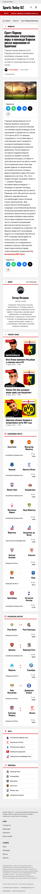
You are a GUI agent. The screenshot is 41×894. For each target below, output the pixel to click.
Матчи (5, 854)
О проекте (7, 825)
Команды (6, 850)
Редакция (6, 829)
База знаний (7, 836)
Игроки (5, 858)
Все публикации (31, 282)
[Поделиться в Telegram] (8, 108)
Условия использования (11, 887)
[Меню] (36, 7)
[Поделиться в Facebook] (24, 108)
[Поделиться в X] (30, 108)
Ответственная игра (18, 891)
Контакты (6, 833)
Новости (15, 21)
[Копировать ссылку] (8, 114)
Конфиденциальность (27, 887)
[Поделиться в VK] (19, 108)
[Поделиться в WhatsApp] (13, 108)
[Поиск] (31, 7)
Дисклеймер (7, 891)
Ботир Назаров (20, 298)
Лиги (4, 847)
